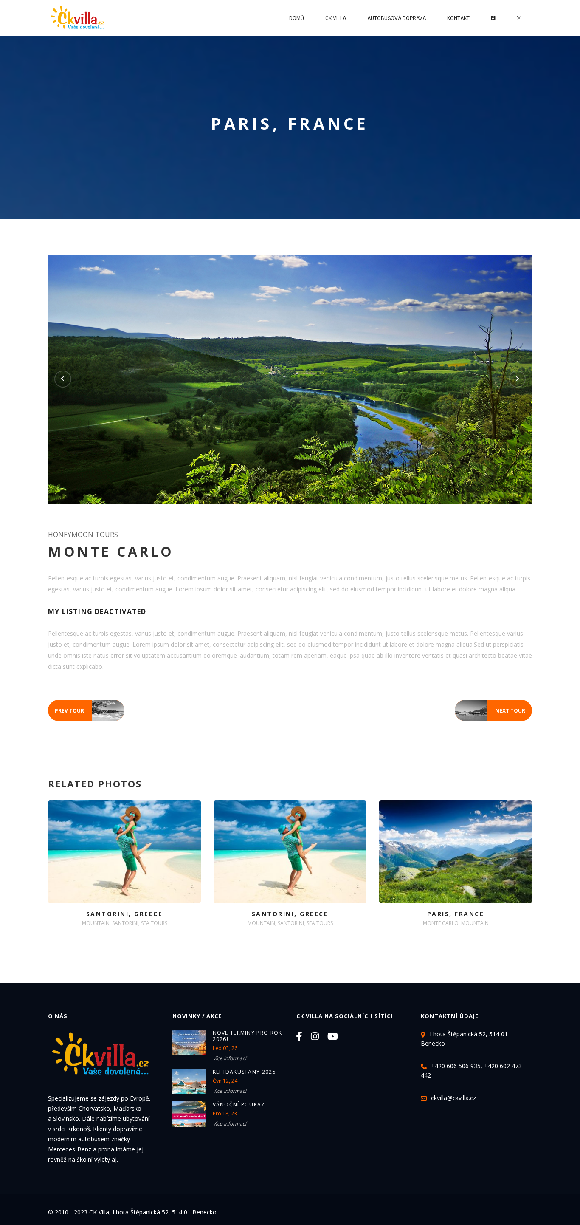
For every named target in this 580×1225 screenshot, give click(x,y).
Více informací (229, 1058)
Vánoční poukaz (239, 1104)
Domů (296, 18)
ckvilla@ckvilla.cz (453, 1098)
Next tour (490, 711)
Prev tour (89, 711)
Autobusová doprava (396, 18)
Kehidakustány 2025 (244, 1072)
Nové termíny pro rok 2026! (247, 1036)
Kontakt (458, 18)
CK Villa (335, 18)
